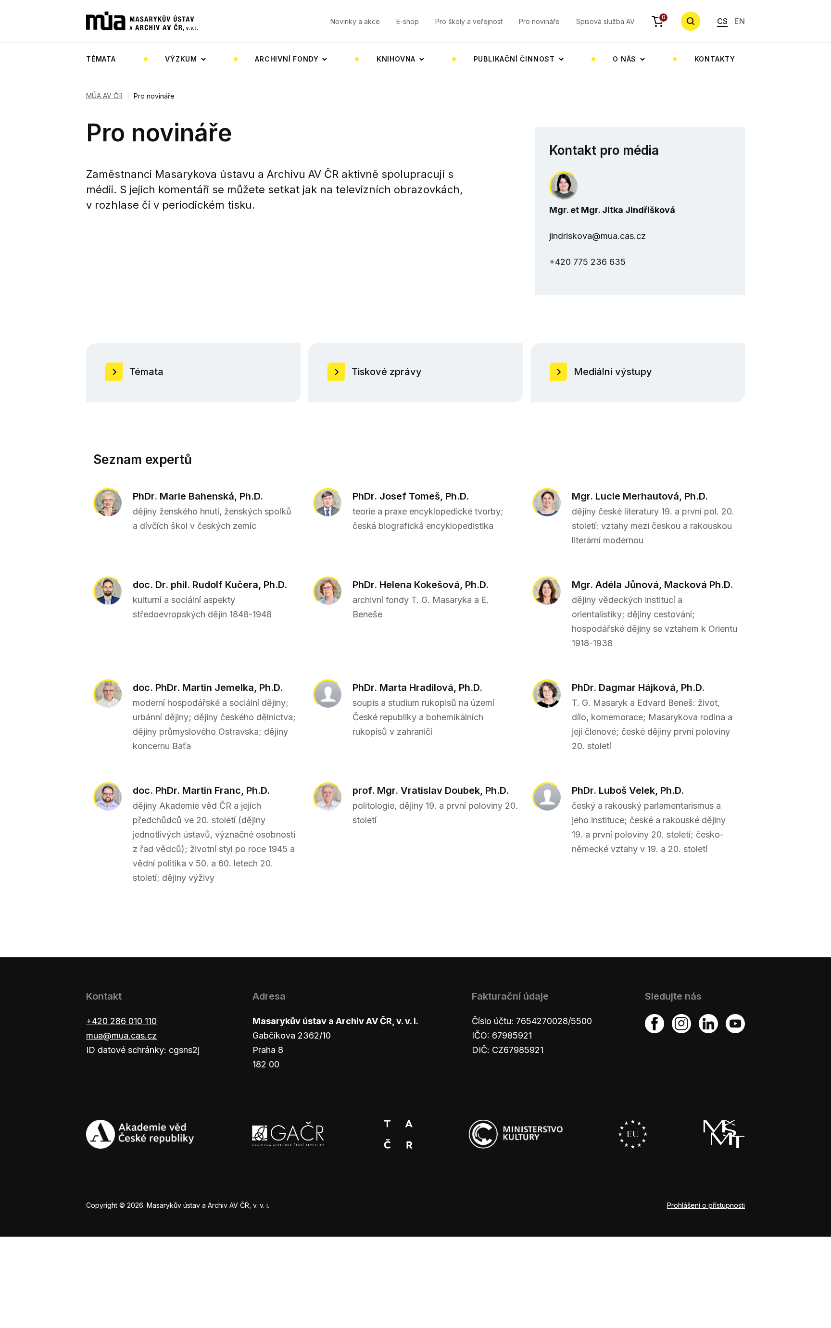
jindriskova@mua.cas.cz (597, 236)
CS (722, 21)
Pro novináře (539, 21)
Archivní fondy (286, 59)
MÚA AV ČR (104, 96)
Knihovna (396, 59)
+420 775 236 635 (587, 262)
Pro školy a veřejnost (469, 21)
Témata (101, 59)
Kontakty (714, 59)
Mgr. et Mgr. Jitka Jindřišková (612, 210)
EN (739, 21)
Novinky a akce (355, 21)
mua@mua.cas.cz (121, 1035)
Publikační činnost (514, 59)
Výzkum (181, 59)
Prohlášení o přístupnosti (706, 1205)
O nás (624, 59)
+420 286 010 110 (121, 1021)
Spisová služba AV (605, 21)
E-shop (407, 21)
